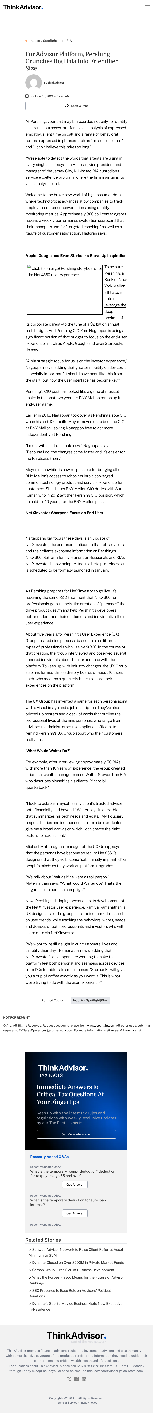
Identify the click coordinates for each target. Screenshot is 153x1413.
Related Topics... (54, 1000)
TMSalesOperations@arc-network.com (46, 1030)
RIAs (69, 41)
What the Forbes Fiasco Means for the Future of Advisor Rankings (76, 1280)
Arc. (75, 1398)
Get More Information (77, 1134)
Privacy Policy (88, 1402)
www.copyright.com (101, 1025)
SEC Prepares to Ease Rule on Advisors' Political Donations (70, 1293)
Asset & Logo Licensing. (128, 1030)
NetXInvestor (37, 544)
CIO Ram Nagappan (90, 330)
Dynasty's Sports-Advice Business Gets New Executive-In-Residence (76, 1306)
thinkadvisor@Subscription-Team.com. (115, 1371)
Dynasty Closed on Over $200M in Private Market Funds (78, 1262)
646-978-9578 (88, 1366)
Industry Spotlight (44, 41)
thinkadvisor (56, 82)
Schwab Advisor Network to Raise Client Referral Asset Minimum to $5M (76, 1252)
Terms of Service (66, 1402)
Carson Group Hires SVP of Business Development (73, 1270)
